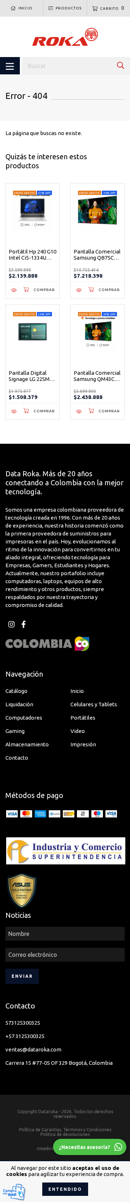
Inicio (77, 691)
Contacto (16, 758)
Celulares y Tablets (93, 704)
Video (77, 731)
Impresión (83, 744)
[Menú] (10, 65)
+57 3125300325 (24, 1036)
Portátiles (82, 718)
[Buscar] (120, 65)
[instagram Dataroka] (11, 624)
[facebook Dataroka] (23, 624)
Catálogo (16, 691)
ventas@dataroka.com (33, 1049)
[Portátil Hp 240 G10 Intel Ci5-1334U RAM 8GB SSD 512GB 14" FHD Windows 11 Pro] (14, 290)
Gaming (15, 731)
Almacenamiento (27, 744)
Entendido (65, 1189)
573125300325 (22, 1023)
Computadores (23, 718)
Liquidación (19, 704)
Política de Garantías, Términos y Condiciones (65, 1129)
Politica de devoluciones (65, 1134)
